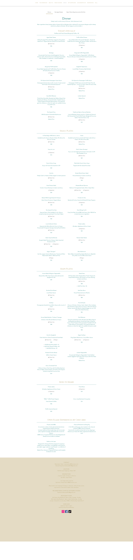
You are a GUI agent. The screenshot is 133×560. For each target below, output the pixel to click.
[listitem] (81, 286)
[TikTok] (70, 511)
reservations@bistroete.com (71, 464)
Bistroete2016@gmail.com (69, 492)
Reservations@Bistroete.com (69, 482)
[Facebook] (66, 511)
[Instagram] (63, 511)
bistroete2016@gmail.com (71, 465)
